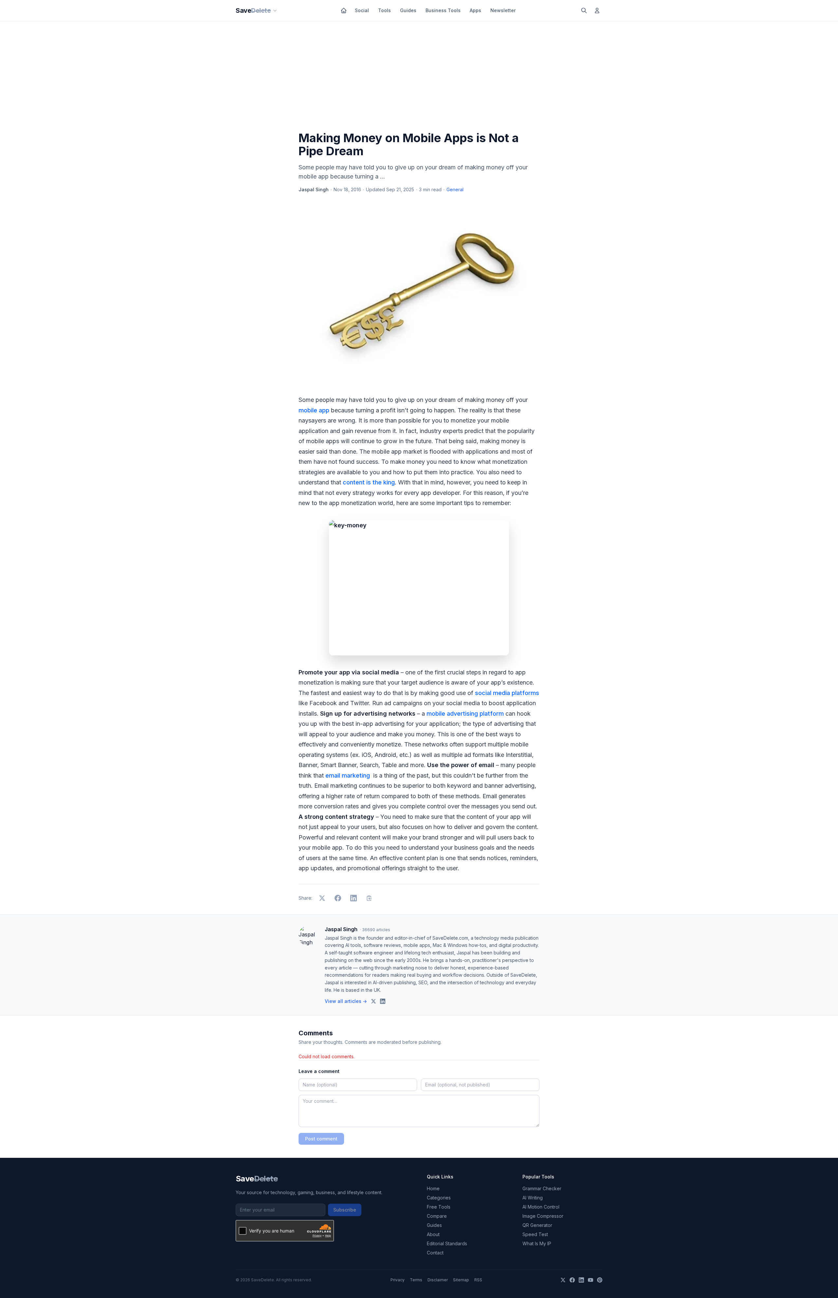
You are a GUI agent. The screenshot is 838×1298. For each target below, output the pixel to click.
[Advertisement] (419, 77)
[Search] (584, 10)
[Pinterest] (599, 1280)
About (433, 1234)
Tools (384, 10)
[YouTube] (590, 1280)
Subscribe (344, 1210)
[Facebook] (572, 1280)
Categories (439, 1197)
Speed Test (535, 1234)
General (455, 189)
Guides (408, 10)
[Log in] (597, 10)
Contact (435, 1252)
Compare (437, 1216)
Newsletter (503, 10)
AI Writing (532, 1197)
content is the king (369, 482)
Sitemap (461, 1279)
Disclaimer (438, 1279)
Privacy (398, 1279)
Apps (475, 10)
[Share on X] (322, 898)
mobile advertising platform (465, 713)
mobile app (314, 410)
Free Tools (438, 1207)
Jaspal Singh (314, 189)
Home (433, 1188)
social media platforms (507, 692)
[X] (563, 1280)
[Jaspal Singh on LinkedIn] (382, 1001)
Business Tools (443, 10)
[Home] (344, 10)
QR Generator (537, 1225)
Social (362, 10)
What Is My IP (536, 1243)
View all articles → (346, 1001)
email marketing (348, 775)
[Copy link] (369, 898)
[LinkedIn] (581, 1280)
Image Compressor (542, 1216)
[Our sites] (275, 10)
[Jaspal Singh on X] (373, 1001)
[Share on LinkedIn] (353, 898)
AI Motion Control (540, 1207)
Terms (416, 1279)
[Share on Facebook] (338, 898)
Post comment (321, 1138)
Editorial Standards (447, 1243)
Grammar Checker (541, 1188)
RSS (478, 1279)
